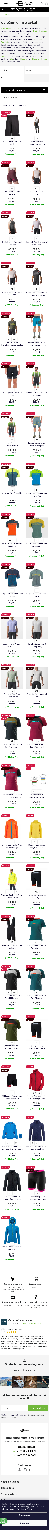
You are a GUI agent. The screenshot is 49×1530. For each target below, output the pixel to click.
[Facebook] (19, 1469)
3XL (36, 691)
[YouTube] (30, 1469)
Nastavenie (24, 1515)
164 (36, 892)
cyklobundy (23, 59)
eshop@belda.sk (27, 1447)
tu (31, 1509)
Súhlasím (24, 1523)
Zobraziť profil (23, 1370)
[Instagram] (25, 1469)
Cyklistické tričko (40, 31)
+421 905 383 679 (27, 1451)
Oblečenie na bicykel (10, 28)
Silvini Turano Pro (9, 34)
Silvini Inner (6, 56)
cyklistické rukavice (38, 59)
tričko (11, 59)
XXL (37, 189)
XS (37, 138)
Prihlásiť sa (38, 1408)
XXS (34, 842)
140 (36, 1043)
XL (12, 138)
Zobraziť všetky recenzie (30, 1323)
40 (37, 440)
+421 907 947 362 (27, 1455)
